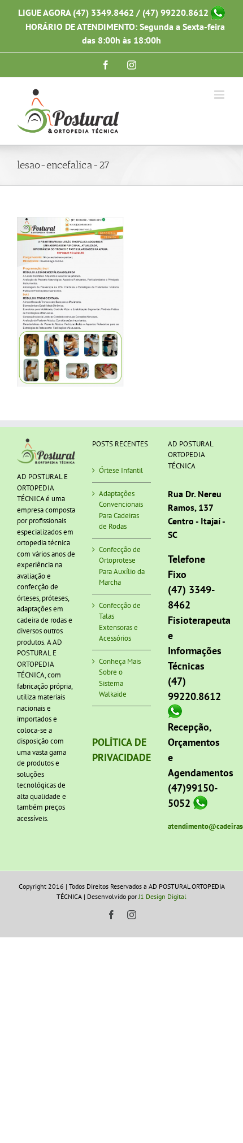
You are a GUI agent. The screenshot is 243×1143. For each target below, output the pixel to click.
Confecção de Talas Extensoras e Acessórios (120, 622)
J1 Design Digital (162, 896)
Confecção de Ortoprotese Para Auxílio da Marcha (122, 566)
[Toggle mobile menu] (220, 95)
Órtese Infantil (121, 470)
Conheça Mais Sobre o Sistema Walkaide (120, 678)
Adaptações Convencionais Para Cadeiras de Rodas (121, 510)
